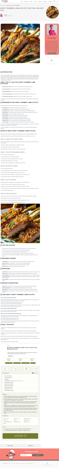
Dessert (39, 1)
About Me (45, 1)
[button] (36, 375)
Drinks (35, 1)
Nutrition (26, 370)
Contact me (18, 463)
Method (16, 370)
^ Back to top (4, 463)
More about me (51, 53)
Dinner (31, 1)
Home (22, 1)
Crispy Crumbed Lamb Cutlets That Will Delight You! (13, 5)
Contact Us (50, 1)
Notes (36, 370)
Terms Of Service (30, 463)
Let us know (17, 436)
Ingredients (5, 370)
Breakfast (26, 1)
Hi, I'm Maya (13, 463)
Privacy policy (23, 463)
